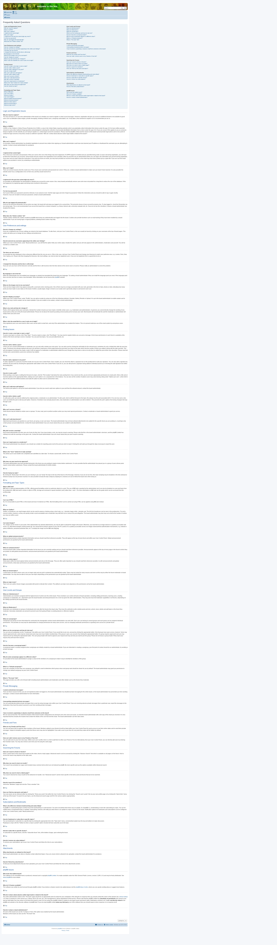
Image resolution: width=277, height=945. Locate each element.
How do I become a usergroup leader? (77, 34)
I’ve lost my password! (10, 38)
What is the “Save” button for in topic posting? (16, 82)
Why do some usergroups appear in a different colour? (81, 36)
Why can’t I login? (8, 34)
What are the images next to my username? (15, 55)
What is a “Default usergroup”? (75, 38)
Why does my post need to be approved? (15, 84)
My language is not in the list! (11, 53)
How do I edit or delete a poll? (11, 74)
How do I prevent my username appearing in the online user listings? (22, 48)
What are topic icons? (9, 105)
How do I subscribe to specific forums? (77, 77)
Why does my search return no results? (77, 63)
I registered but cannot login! (11, 33)
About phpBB (7, 877)
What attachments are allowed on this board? (78, 85)
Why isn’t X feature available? (74, 94)
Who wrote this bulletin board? (74, 92)
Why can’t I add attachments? (12, 77)
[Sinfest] (20, 5)
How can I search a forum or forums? (76, 62)
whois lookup (124, 896)
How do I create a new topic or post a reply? (15, 66)
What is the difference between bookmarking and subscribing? (83, 74)
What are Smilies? (9, 95)
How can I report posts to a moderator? (14, 81)
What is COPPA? (8, 29)
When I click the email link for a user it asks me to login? (18, 60)
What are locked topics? (10, 103)
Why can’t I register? (9, 31)
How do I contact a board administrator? (77, 97)
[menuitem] (14, 12)
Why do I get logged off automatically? (14, 39)
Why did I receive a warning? (11, 79)
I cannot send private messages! (75, 45)
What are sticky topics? (10, 101)
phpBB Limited (52, 875)
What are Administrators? (73, 28)
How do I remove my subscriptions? (76, 79)
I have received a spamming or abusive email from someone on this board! (86, 48)
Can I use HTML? (8, 93)
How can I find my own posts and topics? (77, 68)
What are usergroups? (72, 31)
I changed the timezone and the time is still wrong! (17, 52)
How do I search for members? (75, 67)
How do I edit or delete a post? (12, 67)
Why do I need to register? (11, 28)
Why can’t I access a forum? (11, 76)
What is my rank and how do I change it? (14, 58)
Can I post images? (9, 96)
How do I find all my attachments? (75, 86)
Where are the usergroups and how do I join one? (79, 33)
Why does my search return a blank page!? (78, 65)
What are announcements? (11, 100)
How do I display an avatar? (11, 57)
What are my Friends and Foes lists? (76, 54)
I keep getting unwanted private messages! (78, 47)
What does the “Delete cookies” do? (13, 41)
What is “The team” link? (73, 39)
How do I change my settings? (12, 47)
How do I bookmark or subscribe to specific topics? (80, 75)
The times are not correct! (11, 50)
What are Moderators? (72, 29)
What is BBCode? (8, 91)
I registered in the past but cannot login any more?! (17, 36)
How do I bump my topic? (10, 86)
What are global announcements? (13, 98)
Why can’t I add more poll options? (13, 72)
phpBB (57, 277)
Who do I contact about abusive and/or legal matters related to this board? (86, 95)
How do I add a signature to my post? (14, 69)
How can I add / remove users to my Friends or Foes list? (82, 56)
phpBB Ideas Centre (82, 887)
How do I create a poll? (10, 71)
